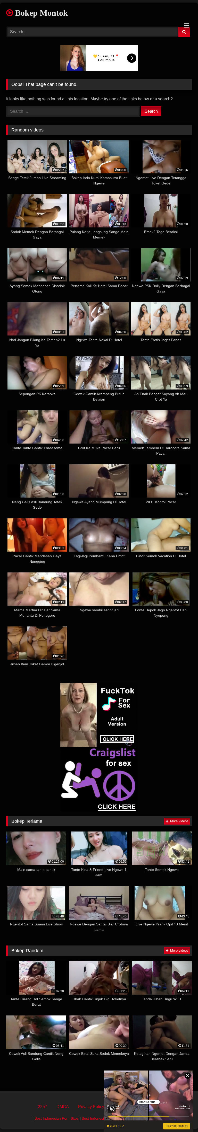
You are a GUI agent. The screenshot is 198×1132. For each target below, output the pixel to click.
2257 (42, 1106)
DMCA (62, 1106)
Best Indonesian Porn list (102, 1118)
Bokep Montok (40, 12)
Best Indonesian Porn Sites (57, 1118)
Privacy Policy (91, 1106)
